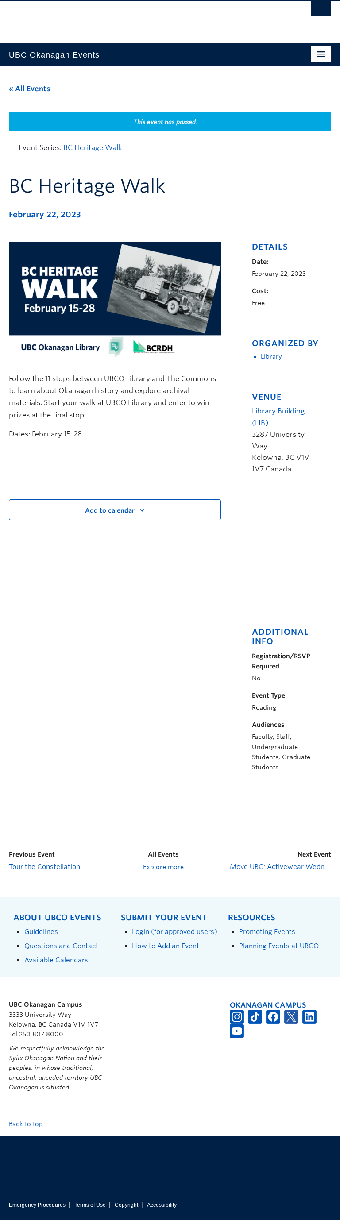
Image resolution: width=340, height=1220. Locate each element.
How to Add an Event (165, 946)
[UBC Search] (321, 11)
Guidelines (41, 931)
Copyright (126, 1205)
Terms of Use (90, 1205)
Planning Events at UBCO (279, 946)
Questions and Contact (61, 946)
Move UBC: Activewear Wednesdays (280, 867)
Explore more (163, 866)
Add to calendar (110, 510)
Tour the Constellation (44, 867)
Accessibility (162, 1205)
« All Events (29, 89)
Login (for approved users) (174, 931)
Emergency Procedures (37, 1205)
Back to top (27, 1123)
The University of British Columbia (146, 18)
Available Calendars (56, 960)
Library (271, 356)
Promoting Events (267, 931)
